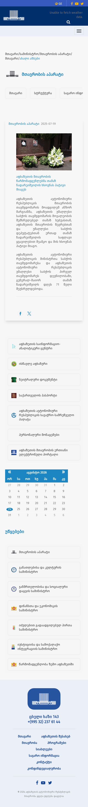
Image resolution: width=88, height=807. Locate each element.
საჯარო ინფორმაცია (44, 756)
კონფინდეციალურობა (44, 768)
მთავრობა (29, 743)
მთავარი (15, 93)
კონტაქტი (44, 762)
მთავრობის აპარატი (24, 124)
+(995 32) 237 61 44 (44, 721)
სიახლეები (44, 749)
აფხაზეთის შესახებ (55, 736)
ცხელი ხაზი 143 (44, 716)
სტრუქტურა (43, 93)
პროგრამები (56, 743)
